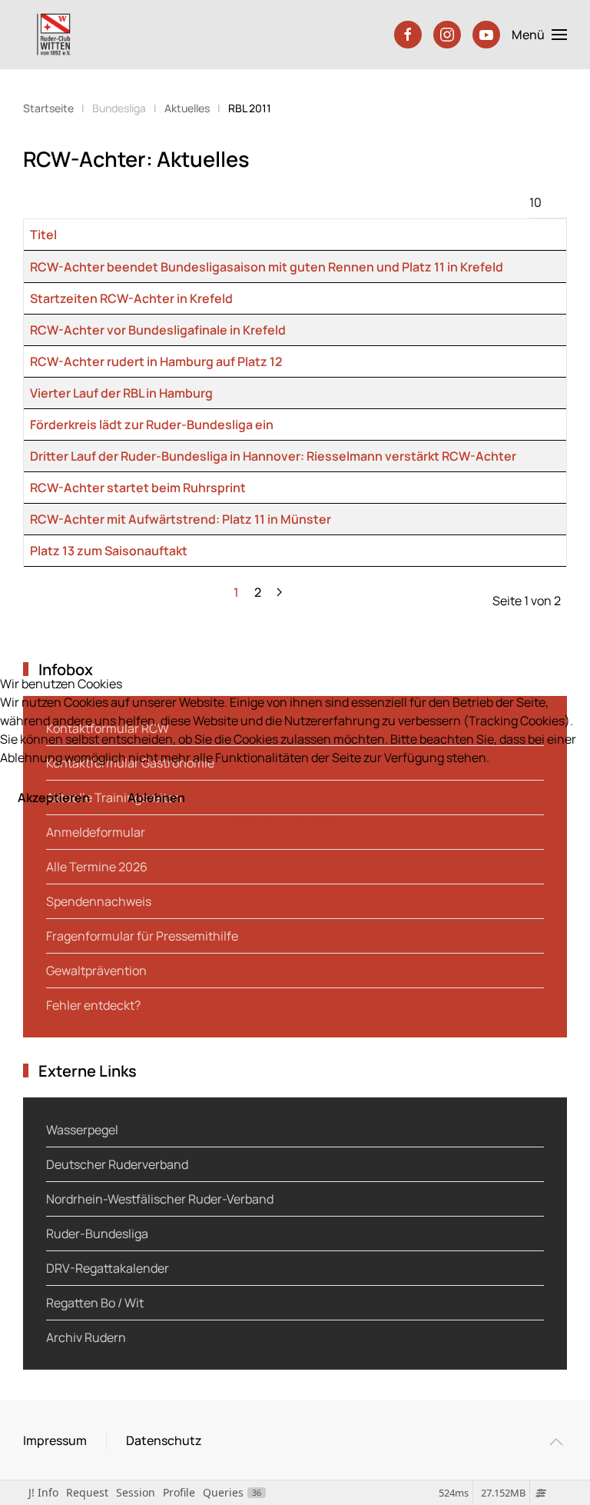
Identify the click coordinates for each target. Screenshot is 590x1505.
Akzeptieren (54, 797)
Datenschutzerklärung (295, 822)
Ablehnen (156, 797)
